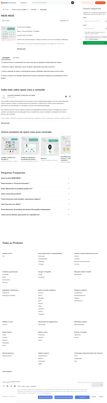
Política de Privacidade (93, 39)
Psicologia (41, 314)
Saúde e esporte (43, 353)
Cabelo (4, 335)
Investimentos (78, 301)
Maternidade (78, 274)
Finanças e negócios (80, 290)
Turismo (4, 324)
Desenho (40, 337)
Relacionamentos (8, 353)
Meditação (41, 261)
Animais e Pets (7, 253)
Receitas (5, 282)
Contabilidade (78, 293)
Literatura (41, 309)
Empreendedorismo (80, 295)
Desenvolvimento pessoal (82, 261)
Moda (4, 345)
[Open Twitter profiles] (7, 386)
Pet (3, 256)
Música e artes (43, 332)
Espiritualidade (42, 259)
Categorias (23, 3)
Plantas (76, 337)
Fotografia (41, 277)
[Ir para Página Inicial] (9, 2)
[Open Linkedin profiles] (11, 386)
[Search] (72, 2)
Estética (4, 337)
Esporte (40, 358)
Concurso (40, 293)
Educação (41, 298)
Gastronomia (6, 280)
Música (40, 340)
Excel (75, 356)
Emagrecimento (42, 356)
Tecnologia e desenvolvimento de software (88, 353)
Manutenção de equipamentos (48, 322)
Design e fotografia (44, 272)
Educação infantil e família (82, 272)
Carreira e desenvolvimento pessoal (86, 253)
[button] (34, 178)
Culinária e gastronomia (10, 272)
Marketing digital (79, 324)
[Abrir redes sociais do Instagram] (70, 97)
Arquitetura (5, 293)
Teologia (40, 264)
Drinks (4, 277)
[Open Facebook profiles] (4, 386)
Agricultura (77, 335)
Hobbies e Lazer (7, 322)
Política (40, 311)
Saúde (40, 364)
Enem (40, 301)
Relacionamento (7, 356)
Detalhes (16, 58)
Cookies (101, 396)
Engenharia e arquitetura (10, 290)
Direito (40, 295)
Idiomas (40, 303)
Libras (40, 306)
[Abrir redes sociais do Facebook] (66, 97)
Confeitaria (5, 274)
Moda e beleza (7, 332)
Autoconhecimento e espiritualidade (50, 253)
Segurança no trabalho (8, 295)
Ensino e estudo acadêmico (47, 290)
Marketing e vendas (80, 322)
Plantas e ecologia (80, 332)
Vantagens (6, 58)
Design (40, 274)
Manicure (5, 340)
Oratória (76, 264)
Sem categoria (7, 371)
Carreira (76, 256)
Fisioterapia (41, 361)
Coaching (76, 259)
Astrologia (41, 256)
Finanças (76, 298)
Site (75, 361)
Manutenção (41, 324)
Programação (78, 358)
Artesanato (41, 335)
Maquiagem (5, 343)
